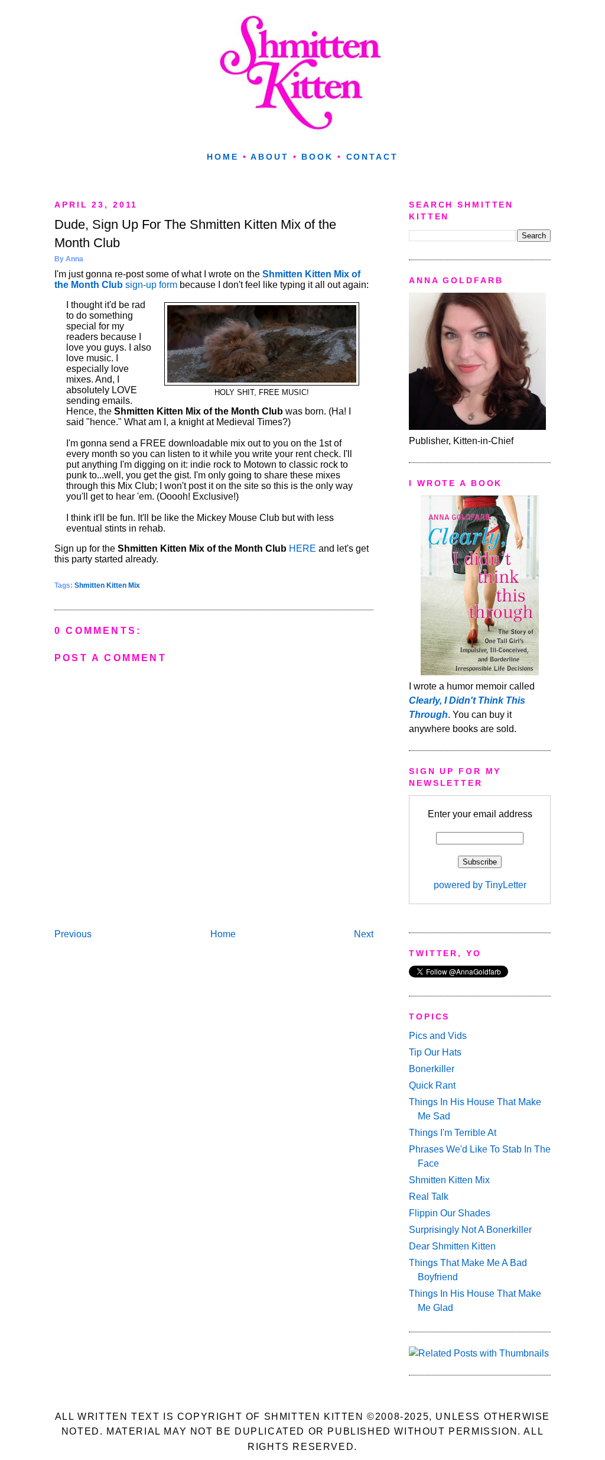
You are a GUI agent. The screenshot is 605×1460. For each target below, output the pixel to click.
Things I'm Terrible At (452, 1133)
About (269, 156)
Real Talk (428, 1197)
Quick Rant (432, 1085)
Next (363, 934)
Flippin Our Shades (449, 1213)
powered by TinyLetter (480, 885)
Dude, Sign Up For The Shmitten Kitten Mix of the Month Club (195, 233)
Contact (372, 156)
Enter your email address (480, 814)
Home (223, 156)
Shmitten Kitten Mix (107, 585)
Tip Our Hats (435, 1052)
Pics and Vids (438, 1036)
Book (317, 156)
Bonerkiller (431, 1069)
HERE (302, 548)
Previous (73, 934)
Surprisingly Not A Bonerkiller (470, 1230)
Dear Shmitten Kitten (452, 1246)
